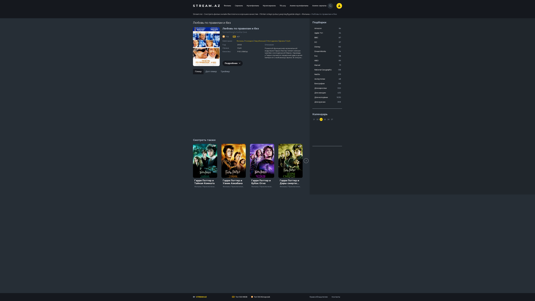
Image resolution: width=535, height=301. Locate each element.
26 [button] (328, 119)
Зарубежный (260, 41)
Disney (327, 47)
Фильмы (227, 6)
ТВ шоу (283, 6)
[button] (306, 160)
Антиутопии (327, 79)
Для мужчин (327, 102)
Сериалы (239, 6)
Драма (282, 41)
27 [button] (332, 119)
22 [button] (317, 119)
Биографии (327, 83)
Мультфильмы (253, 6)
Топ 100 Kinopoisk (262, 297)
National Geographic (327, 70)
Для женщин (327, 93)
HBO (327, 61)
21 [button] (314, 119)
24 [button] (321, 119)
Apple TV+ (327, 33)
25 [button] (325, 119)
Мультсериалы (269, 6)
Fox (327, 56)
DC (327, 42)
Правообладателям (318, 297)
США (288, 41)
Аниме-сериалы (319, 6)
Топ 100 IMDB (241, 297)
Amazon (327, 28)
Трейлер (225, 71)
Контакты (336, 297)
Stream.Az (207, 6)
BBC (327, 38)
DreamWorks (327, 51)
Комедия (249, 41)
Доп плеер (211, 71)
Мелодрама (272, 41)
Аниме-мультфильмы (299, 6)
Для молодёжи (327, 97)
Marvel (327, 65)
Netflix (327, 74)
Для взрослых (327, 88)
